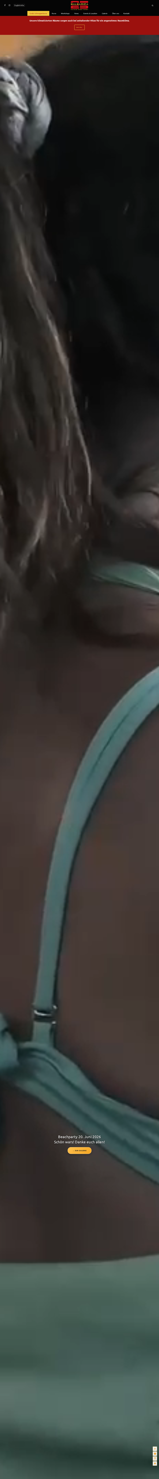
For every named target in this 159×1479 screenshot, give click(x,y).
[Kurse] (155, 1449)
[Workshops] (155, 1453)
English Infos (19, 5)
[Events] (155, 1458)
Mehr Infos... (79, 27)
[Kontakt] (155, 1463)
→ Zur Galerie (80, 1150)
